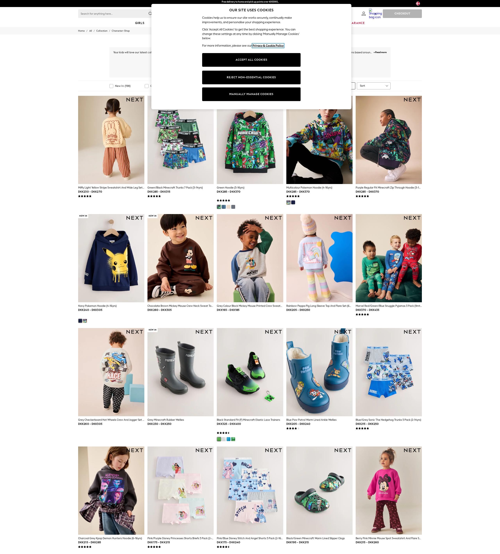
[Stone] (228, 207)
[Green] (219, 207)
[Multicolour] (288, 202)
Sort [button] (362, 85)
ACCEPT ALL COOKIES (251, 59)
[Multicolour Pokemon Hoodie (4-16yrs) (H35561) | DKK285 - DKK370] (319, 140)
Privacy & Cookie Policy (268, 45)
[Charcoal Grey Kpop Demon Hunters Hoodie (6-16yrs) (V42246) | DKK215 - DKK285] (111, 490)
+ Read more (380, 52)
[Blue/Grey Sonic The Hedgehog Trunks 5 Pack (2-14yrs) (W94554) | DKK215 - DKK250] (389, 372)
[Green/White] (233, 439)
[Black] (219, 439)
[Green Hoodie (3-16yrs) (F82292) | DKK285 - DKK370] (250, 140)
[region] (251, 56)
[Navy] (293, 202)
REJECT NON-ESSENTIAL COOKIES (251, 77)
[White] (224, 439)
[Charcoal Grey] (233, 207)
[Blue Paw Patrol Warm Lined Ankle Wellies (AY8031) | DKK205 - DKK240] (319, 372)
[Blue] (224, 207)
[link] (363, 13)
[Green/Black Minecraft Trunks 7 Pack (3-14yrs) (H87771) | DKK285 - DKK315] (180, 140)
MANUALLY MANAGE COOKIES (251, 94)
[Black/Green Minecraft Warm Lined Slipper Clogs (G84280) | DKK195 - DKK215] (319, 490)
